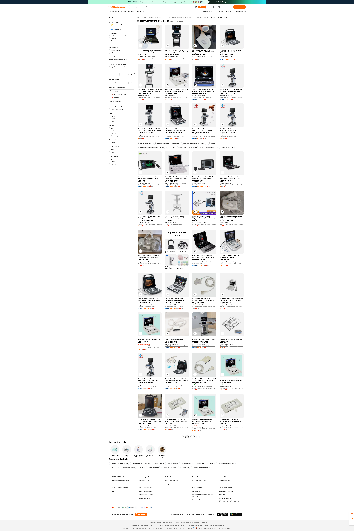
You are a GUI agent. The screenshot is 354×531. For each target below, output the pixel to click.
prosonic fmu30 (201, 463)
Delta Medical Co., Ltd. (198, 263)
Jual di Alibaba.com (224, 480)
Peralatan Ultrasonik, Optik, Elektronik (195, 17)
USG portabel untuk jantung (209, 147)
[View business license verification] (194, 528)
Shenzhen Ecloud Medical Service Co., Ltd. (177, 136)
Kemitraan (222, 494)
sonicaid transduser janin (227, 463)
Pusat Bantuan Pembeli (199, 480)
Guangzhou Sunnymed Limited (146, 306)
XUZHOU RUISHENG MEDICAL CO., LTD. (176, 97)
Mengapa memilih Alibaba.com (120, 480)
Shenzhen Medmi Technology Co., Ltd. (149, 136)
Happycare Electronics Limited (228, 136)
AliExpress (151, 522)
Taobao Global (185, 522)
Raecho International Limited (173, 224)
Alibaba (139, 17)
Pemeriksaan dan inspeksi (145, 494)
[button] (196, 7)
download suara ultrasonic (171, 467)
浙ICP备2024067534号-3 (224, 528)
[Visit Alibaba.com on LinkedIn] (224, 501)
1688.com (158, 522)
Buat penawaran (170, 484)
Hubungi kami (196, 484)
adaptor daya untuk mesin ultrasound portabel (152, 147)
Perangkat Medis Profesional (173, 17)
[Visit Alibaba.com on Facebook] (220, 501)
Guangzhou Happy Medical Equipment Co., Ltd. (150, 224)
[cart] (219, 7)
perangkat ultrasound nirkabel (120, 463)
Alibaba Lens (122, 514)
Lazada (177, 522)
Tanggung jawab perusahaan (120, 487)
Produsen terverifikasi (171, 480)
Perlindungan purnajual (145, 491)
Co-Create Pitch (116, 484)
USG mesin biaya (174, 463)
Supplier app (180, 514)
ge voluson (194, 147)
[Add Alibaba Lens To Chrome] (141, 514)
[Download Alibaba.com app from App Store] (222, 514)
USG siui (213, 143)
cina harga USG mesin (227, 147)
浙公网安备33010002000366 (207, 528)
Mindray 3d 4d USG (160, 463)
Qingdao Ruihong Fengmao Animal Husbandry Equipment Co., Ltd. (150, 185)
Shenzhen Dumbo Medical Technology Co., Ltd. (150, 97)
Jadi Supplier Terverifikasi (226, 491)
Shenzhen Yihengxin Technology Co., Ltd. (231, 224)
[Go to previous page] (183, 436)
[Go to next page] (198, 436)
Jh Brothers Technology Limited (229, 58)
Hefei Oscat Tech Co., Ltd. (199, 185)
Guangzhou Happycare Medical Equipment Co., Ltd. (232, 97)
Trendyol (196, 522)
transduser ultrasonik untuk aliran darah (194, 143)
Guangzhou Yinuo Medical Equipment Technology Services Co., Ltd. (150, 263)
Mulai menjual (223, 484)
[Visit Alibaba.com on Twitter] (228, 501)
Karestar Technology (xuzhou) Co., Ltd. (230, 263)
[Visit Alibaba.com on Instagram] (231, 501)
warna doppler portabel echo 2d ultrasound (167, 143)
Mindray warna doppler (129, 467)
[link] (351, 513)
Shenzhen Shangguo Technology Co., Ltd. (204, 224)
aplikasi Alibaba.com (209, 514)
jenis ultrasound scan (145, 143)
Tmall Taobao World (167, 522)
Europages (204, 522)
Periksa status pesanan (225, 487)
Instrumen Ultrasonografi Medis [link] (218, 17)
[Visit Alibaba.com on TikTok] (239, 501)
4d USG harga (187, 463)
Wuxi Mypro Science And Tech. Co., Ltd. (203, 58)
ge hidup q (114, 467)
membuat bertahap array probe (141, 463)
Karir (113, 491)
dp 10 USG (172, 147)
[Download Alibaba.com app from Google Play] (236, 514)
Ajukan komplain (197, 487)
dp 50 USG (183, 147)
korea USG (213, 463)
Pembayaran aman (143, 480)
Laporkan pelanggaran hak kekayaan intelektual (202, 495)
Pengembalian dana (197, 491)
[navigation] (122, 227)
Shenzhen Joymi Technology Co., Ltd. (203, 97)
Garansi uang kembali (144, 484)
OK (131, 74)
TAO (191, 522)
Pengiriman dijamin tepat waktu (147, 487)
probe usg (186, 467)
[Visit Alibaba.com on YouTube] (235, 501)
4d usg (141, 467)
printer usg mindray (154, 467)
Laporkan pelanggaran (198, 499)
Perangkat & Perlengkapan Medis (153, 17)
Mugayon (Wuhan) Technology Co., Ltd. (231, 185)
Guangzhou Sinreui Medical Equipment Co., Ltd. (177, 58)
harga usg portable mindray (201, 467)
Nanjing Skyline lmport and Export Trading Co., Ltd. (177, 185)
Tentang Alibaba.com (118, 476)
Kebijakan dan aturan (144, 498)
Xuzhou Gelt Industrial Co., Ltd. (146, 58)
